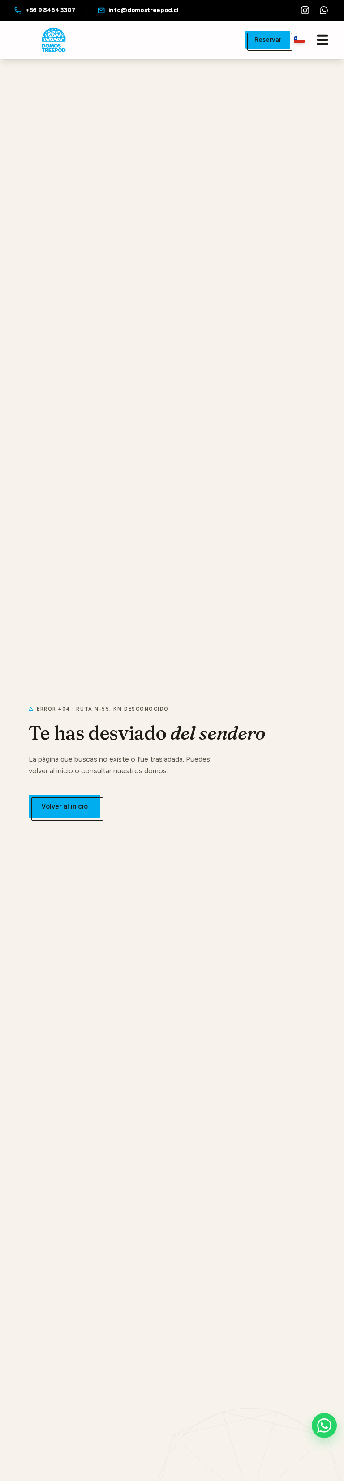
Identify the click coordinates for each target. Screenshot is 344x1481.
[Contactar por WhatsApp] (324, 1425)
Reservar (267, 39)
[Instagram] (305, 10)
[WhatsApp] (324, 10)
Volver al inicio (64, 806)
